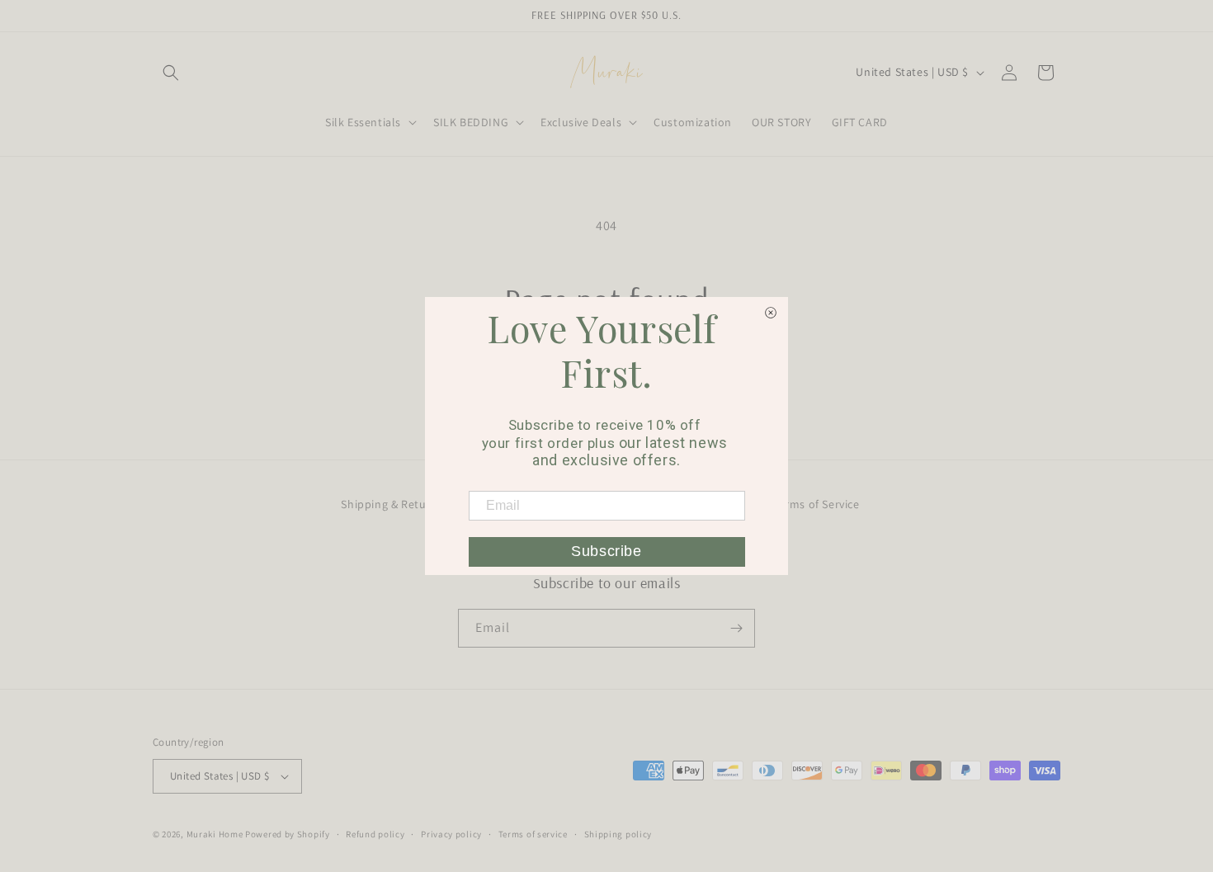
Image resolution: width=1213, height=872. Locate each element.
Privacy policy (451, 834)
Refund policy (375, 834)
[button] (171, 72)
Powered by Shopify (287, 834)
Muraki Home (215, 834)
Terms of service (533, 834)
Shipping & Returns (392, 504)
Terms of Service (816, 504)
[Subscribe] (736, 628)
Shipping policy (618, 834)
